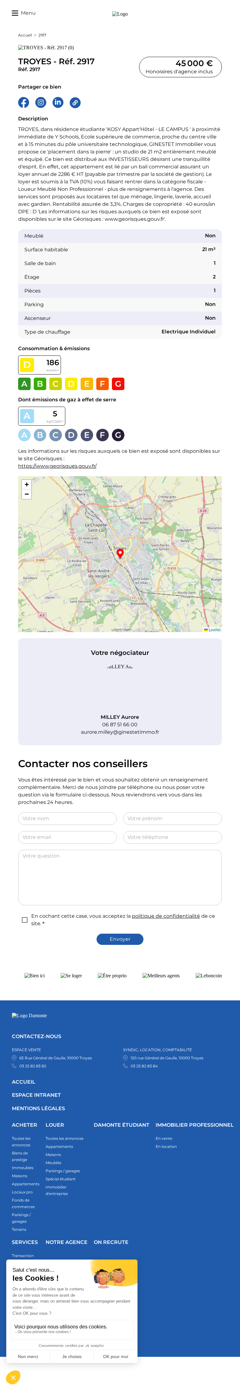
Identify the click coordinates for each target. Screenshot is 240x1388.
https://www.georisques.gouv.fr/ (57, 466)
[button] (120, 554)
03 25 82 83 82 (32, 1066)
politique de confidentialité (166, 916)
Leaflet (214, 629)
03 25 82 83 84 (144, 1066)
